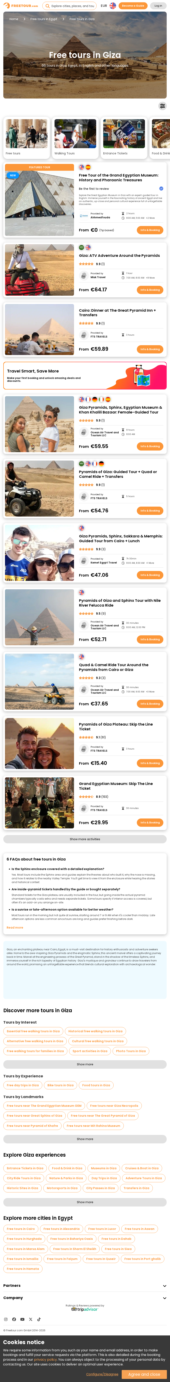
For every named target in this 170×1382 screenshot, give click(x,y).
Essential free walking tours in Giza (33, 1031)
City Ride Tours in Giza (24, 1178)
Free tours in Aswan (139, 1229)
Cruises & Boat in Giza (142, 1168)
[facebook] (14, 1319)
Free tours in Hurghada (24, 1239)
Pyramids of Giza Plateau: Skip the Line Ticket (116, 726)
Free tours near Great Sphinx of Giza (34, 1116)
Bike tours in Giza (60, 1085)
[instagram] (5, 1319)
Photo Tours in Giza (131, 1051)
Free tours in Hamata (23, 1269)
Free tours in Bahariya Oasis (71, 1239)
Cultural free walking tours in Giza (98, 1041)
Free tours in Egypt (43, 19)
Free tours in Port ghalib (142, 1259)
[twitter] (30, 1319)
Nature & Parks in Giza (66, 1178)
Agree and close (144, 1374)
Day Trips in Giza (104, 1178)
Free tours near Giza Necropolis (114, 1106)
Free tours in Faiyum (62, 1259)
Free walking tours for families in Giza (35, 1051)
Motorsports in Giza (62, 1188)
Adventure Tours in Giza (144, 1178)
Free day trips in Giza (23, 1085)
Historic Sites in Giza (22, 1188)
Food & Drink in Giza (67, 1168)
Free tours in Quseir (101, 1259)
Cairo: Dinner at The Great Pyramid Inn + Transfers (117, 312)
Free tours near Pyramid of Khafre (32, 1126)
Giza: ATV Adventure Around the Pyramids (119, 255)
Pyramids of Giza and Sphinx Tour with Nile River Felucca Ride (120, 603)
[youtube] (22, 1319)
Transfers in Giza (136, 1188)
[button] (26, 138)
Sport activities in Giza (90, 1051)
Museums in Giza (104, 1168)
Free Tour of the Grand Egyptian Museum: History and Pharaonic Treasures (118, 177)
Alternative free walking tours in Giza (35, 1041)
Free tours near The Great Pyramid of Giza (103, 1116)
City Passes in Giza (100, 1188)
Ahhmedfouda (100, 217)
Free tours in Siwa (118, 1249)
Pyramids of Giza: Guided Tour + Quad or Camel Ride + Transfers (118, 474)
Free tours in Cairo (21, 1229)
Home (14, 19)
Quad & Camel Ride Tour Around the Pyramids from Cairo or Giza (113, 667)
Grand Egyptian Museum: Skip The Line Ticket (116, 786)
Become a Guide (133, 5)
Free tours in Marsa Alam (26, 1249)
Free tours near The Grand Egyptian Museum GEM (44, 1106)
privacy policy (45, 1359)
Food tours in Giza (96, 1085)
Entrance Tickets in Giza (25, 1168)
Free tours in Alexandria (62, 1229)
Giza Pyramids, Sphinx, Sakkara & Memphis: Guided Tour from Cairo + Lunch (121, 538)
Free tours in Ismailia (22, 1259)
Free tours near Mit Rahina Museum (93, 1126)
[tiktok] (38, 1319)
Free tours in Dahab (116, 1239)
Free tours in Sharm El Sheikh (74, 1249)
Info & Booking (150, 230)
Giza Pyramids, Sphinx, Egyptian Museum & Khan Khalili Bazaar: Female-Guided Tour (120, 410)
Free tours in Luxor (102, 1229)
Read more (15, 927)
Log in (158, 5)
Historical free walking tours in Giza (95, 1031)
